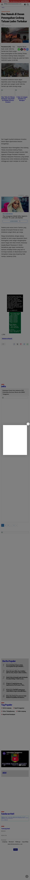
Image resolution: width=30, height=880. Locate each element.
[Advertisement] (15, 440)
